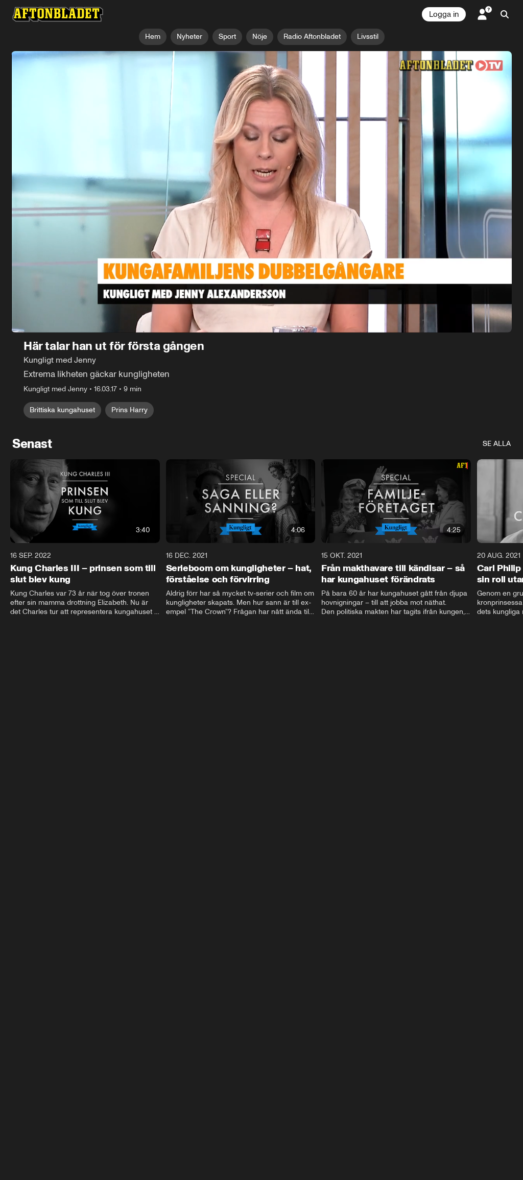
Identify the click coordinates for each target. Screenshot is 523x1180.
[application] (261, 192)
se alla (497, 443)
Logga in (444, 14)
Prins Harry (129, 410)
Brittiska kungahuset (62, 410)
